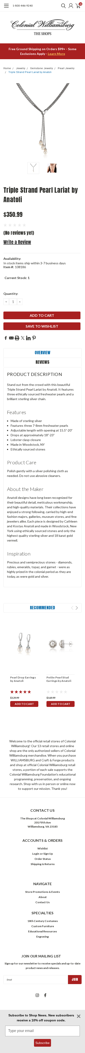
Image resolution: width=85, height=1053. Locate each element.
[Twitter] (22, 338)
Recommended (42, 608)
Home (7, 68)
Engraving (42, 936)
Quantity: (10, 293)
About (43, 897)
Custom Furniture (42, 926)
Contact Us (42, 902)
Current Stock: (17, 278)
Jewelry (20, 68)
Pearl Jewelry (66, 68)
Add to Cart (24, 704)
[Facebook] (5, 338)
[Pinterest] (34, 338)
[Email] (11, 338)
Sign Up (48, 853)
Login (35, 853)
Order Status (42, 859)
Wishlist (42, 848)
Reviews (42, 362)
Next (77, 121)
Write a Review (17, 242)
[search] (62, 5)
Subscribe (42, 1043)
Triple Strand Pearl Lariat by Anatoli (29, 72)
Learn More (56, 54)
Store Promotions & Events (42, 892)
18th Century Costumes (42, 921)
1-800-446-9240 (22, 5)
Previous (8, 121)
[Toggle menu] (6, 8)
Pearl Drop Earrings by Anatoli (23, 679)
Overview (42, 352)
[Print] (17, 338)
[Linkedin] (28, 338)
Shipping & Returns (43, 864)
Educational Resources (42, 931)
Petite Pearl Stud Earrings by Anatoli (58, 679)
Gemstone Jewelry (41, 68)
